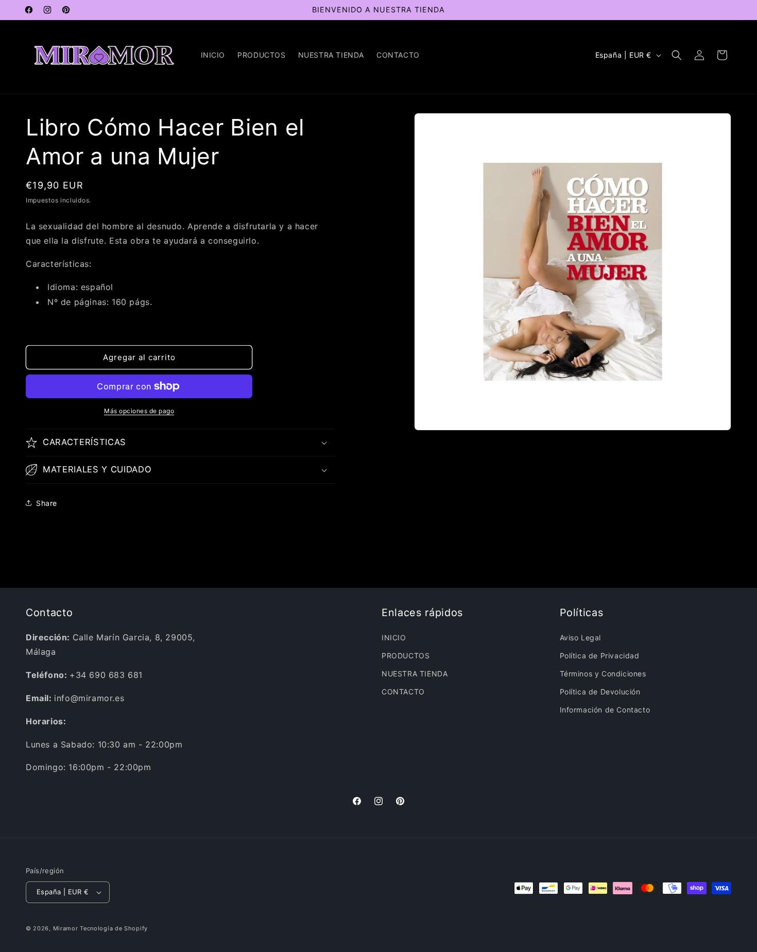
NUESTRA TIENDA (415, 673)
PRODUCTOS (405, 655)
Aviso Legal (580, 637)
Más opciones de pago (139, 411)
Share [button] (46, 503)
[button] (676, 55)
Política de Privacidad (600, 655)
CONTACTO (403, 691)
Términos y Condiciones (603, 673)
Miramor (65, 928)
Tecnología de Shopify (114, 928)
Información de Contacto (605, 709)
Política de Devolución (600, 691)
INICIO (394, 637)
